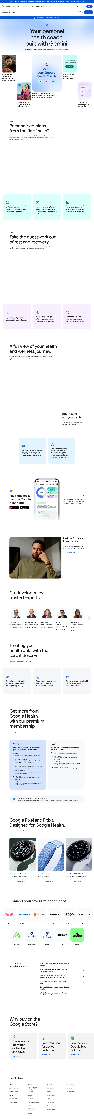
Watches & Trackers (16, 6)
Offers (51, 6)
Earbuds (25, 6)
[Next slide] (88, 617)
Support (56, 6)
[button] (77, 6)
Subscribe (88, 12)
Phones (8, 6)
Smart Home (31, 6)
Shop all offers (82, 1)
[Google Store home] (2, 6)
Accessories (44, 6)
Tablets (38, 6)
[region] (47, 207)
